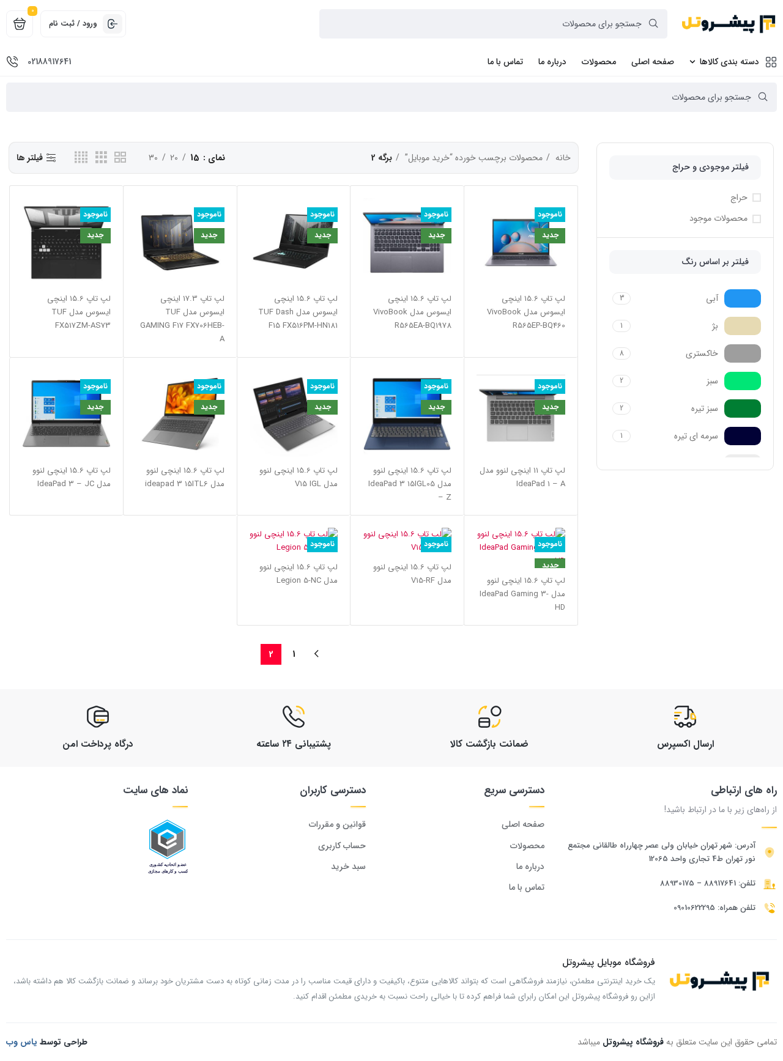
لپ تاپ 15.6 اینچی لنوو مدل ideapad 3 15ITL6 (185, 477)
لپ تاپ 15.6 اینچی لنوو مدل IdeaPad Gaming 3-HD (522, 594)
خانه (562, 158)
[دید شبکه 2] (120, 158)
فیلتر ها (30, 158)
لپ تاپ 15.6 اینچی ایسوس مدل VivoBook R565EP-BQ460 (526, 312)
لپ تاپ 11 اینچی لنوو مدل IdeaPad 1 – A (522, 477)
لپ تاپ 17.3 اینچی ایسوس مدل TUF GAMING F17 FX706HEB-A (182, 319)
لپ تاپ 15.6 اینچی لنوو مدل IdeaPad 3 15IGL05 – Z (409, 484)
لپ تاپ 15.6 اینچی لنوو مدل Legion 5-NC (298, 574)
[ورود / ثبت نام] (112, 24)
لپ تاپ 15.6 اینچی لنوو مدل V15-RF (412, 574)
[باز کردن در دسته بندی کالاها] (692, 62)
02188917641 (49, 61)
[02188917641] (12, 62)
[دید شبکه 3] (101, 158)
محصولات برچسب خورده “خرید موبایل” (473, 158)
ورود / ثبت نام (73, 24)
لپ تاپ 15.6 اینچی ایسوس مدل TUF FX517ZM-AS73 (79, 312)
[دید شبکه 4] (81, 158)
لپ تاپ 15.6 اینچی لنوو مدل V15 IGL (298, 477)
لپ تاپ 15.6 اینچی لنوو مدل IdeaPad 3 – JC (71, 477)
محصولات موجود (718, 219)
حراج (739, 198)
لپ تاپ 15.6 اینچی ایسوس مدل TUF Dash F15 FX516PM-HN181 (298, 312)
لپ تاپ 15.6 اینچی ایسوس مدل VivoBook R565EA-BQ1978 (412, 312)
